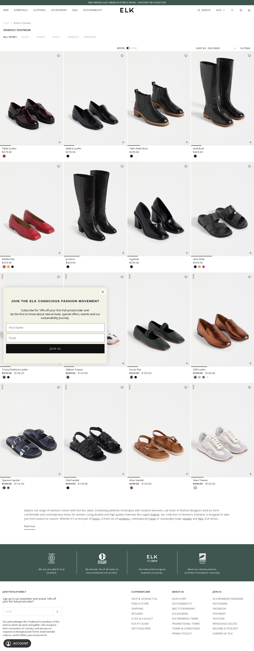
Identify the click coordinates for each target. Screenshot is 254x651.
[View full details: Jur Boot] (95, 209)
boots (96, 518)
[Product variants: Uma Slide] (250, 253)
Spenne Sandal (11, 480)
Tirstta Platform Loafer (15, 369)
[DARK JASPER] (131, 377)
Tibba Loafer (9, 148)
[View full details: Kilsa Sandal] (158, 430)
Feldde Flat (8, 259)
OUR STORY (179, 598)
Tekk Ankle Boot (138, 148)
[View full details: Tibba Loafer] (31, 98)
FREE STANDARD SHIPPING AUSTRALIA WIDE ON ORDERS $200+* (127, 2)
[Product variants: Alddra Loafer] (123, 142)
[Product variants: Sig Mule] (187, 253)
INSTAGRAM (220, 603)
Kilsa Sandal (136, 480)
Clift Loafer (199, 369)
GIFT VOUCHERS (141, 628)
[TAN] (131, 488)
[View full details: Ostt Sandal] (95, 430)
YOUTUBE (218, 618)
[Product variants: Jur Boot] (123, 253)
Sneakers (90, 37)
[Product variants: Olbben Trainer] (123, 363)
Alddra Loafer (74, 148)
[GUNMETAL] (203, 377)
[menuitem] (6, 10)
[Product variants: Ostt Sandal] (123, 474)
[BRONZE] (195, 377)
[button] (60, 55)
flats (201, 518)
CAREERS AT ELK (223, 633)
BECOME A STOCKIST (225, 628)
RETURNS (137, 613)
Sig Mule (134, 259)
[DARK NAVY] (8, 377)
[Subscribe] (57, 611)
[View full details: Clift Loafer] (208, 377)
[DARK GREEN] (4, 377)
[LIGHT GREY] (195, 488)
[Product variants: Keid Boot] (250, 142)
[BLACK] (68, 156)
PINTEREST (219, 613)
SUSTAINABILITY (182, 603)
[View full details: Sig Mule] (158, 209)
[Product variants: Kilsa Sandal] (187, 474)
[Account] (240, 10)
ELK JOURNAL (180, 613)
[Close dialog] (103, 292)
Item (134, 48)
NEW (6, 10)
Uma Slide (199, 259)
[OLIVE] (8, 488)
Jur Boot (70, 259)
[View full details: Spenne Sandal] (31, 430)
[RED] (4, 267)
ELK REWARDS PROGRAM (228, 598)
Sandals (73, 37)
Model (121, 48)
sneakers (124, 518)
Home (6, 23)
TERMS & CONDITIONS (186, 628)
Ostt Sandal (72, 480)
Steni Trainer (200, 480)
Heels (56, 37)
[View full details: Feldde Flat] (31, 209)
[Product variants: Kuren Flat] (187, 363)
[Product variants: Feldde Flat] (60, 253)
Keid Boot (198, 148)
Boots (41, 37)
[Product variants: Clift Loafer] (250, 363)
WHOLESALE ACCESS (225, 623)
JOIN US (55, 348)
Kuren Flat (135, 369)
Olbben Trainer (74, 369)
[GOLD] (8, 267)
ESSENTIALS (20, 10)
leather (155, 514)
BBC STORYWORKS (183, 608)
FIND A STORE (140, 603)
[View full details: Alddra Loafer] (95, 98)
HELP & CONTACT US (144, 598)
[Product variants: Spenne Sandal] (60, 474)
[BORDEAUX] (4, 156)
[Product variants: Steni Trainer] (250, 474)
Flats (25, 37)
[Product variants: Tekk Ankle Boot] (187, 142)
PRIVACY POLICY (182, 633)
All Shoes (10, 37)
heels (152, 518)
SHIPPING (137, 608)
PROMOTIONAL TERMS (186, 623)
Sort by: (201, 48)
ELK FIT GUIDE (140, 623)
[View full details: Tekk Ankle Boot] (158, 98)
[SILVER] (199, 377)
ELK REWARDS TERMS (185, 618)
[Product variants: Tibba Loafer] (60, 142)
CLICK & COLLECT (142, 618)
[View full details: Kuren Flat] (158, 319)
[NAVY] (68, 377)
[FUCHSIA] (203, 267)
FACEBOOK (219, 608)
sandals (187, 518)
